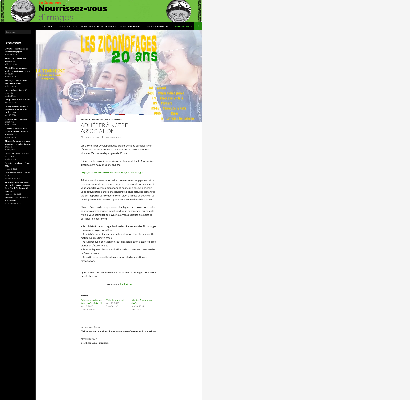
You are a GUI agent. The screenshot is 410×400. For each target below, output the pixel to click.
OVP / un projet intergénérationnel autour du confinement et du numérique (118, 329)
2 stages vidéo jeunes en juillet (17, 99)
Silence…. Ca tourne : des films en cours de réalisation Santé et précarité (17, 144)
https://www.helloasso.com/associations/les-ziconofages (112, 172)
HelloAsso (126, 283)
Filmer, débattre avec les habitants (97, 26)
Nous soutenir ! (182, 26)
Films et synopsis (67, 26)
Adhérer (85, 119)
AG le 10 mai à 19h (115, 299)
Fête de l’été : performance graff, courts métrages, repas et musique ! (17, 71)
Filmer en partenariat (130, 26)
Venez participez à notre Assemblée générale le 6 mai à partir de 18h (16, 109)
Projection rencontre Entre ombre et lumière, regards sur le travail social (17, 131)
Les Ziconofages (47, 26)
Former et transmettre (157, 26)
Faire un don (97, 119)
